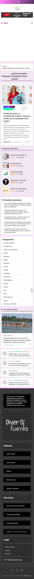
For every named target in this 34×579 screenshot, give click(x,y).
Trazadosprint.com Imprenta (19, 180)
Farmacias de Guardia (12, 523)
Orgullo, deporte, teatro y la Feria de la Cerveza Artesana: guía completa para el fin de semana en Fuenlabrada (20, 355)
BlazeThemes (28, 576)
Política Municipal (10, 479)
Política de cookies (10, 547)
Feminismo (7, 273)
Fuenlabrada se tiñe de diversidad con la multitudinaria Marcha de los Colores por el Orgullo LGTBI (20, 374)
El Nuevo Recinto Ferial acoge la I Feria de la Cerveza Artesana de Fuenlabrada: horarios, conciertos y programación (20, 365)
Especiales (6, 263)
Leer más (6, 142)
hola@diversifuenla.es (15, 560)
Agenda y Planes (10, 453)
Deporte (6, 106)
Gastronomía (7, 276)
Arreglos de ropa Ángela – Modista (19, 188)
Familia (6, 270)
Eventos (6, 266)
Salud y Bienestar (8, 109)
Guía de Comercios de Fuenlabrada (15, 505)
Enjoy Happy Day (15, 163)
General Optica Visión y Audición (19, 155)
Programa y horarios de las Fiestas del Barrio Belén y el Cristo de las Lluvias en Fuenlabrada (19, 384)
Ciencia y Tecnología (9, 242)
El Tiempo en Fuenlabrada (13, 514)
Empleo (6, 259)
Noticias (12, 106)
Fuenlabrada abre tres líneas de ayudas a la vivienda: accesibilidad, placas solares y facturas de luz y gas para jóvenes (17, 230)
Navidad (6, 283)
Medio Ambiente (8, 280)
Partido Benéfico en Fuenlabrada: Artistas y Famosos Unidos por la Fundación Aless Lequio (17, 117)
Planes (5, 293)
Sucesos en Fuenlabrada (10, 304)
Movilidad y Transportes (12, 488)
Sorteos (6, 300)
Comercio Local (8, 246)
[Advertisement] (17, 44)
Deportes (8, 471)
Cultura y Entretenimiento (11, 249)
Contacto (7, 550)
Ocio (5, 290)
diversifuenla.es (17, 142)
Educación (6, 256)
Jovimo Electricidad (16, 172)
